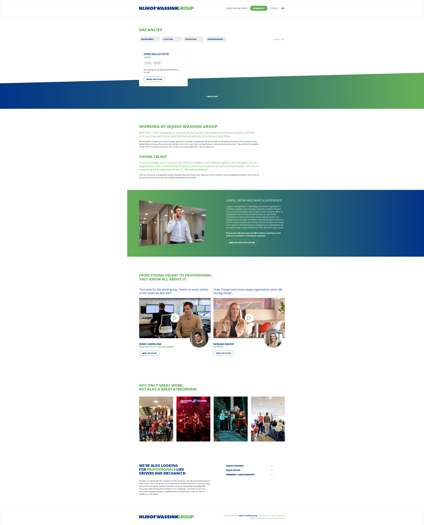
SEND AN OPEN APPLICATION (242, 242)
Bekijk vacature (154, 79)
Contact (274, 8)
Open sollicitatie (156, 54)
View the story (149, 353)
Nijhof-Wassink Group (236, 8)
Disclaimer (264, 515)
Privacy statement (277, 515)
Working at (259, 8)
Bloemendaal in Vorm (276, 518)
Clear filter (278, 39)
